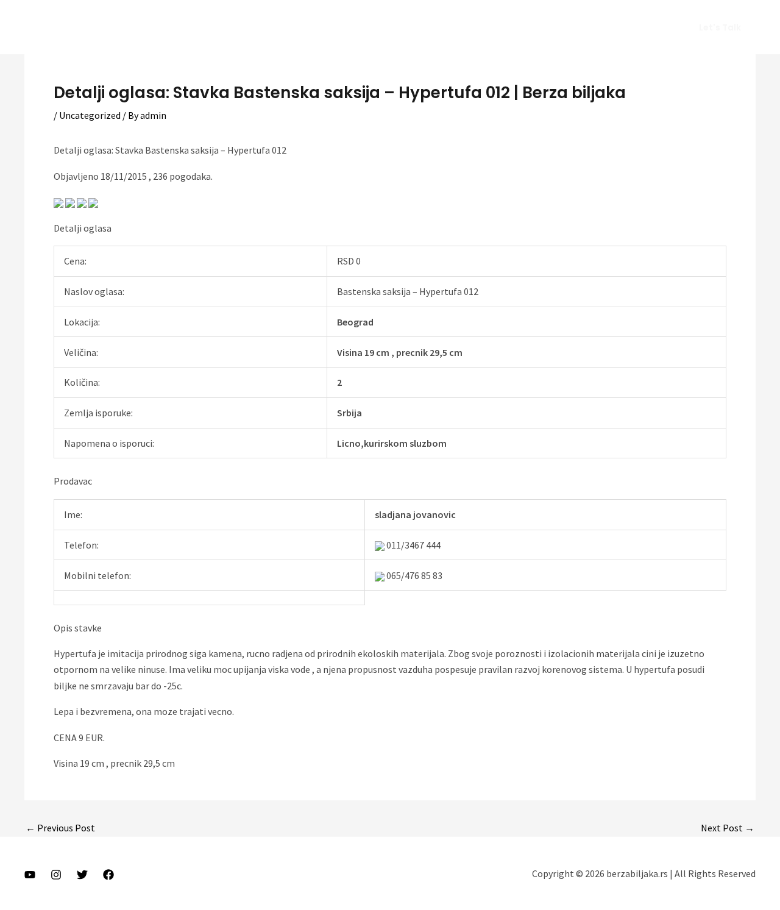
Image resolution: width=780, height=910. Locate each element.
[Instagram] (56, 874)
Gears (578, 27)
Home (436, 27)
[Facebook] (108, 874)
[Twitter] (82, 874)
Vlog (537, 27)
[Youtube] (29, 874)
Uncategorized (90, 115)
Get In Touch (635, 27)
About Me (488, 27)
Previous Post (60, 828)
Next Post (727, 828)
